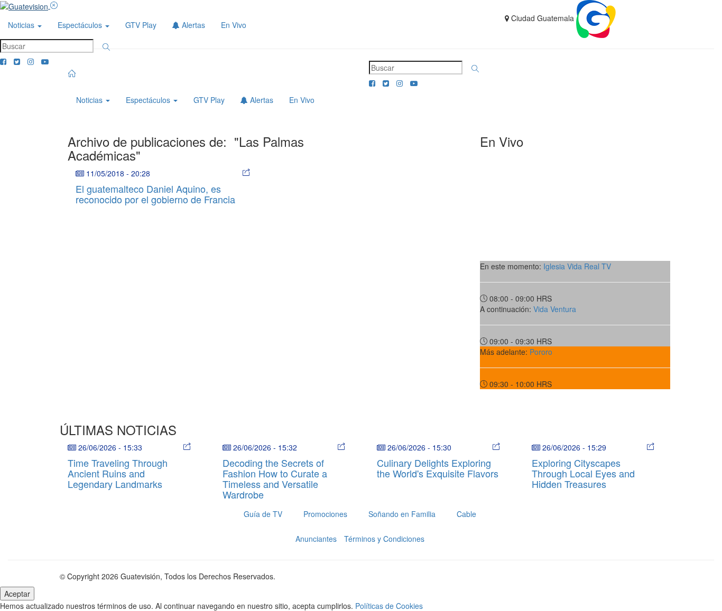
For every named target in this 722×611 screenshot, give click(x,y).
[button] (106, 47)
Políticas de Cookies (389, 605)
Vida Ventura (554, 309)
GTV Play (140, 25)
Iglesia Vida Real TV (577, 266)
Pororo (541, 351)
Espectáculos (81, 25)
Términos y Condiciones (384, 538)
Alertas (192, 25)
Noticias (22, 25)
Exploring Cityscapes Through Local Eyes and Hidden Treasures (583, 473)
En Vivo (233, 25)
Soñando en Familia (402, 514)
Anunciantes (316, 538)
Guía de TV (263, 514)
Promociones (325, 514)
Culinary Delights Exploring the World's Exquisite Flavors (437, 468)
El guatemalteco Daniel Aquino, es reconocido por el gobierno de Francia (155, 194)
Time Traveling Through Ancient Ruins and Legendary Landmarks (118, 473)
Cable (466, 514)
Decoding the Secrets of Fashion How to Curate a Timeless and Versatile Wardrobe (275, 478)
